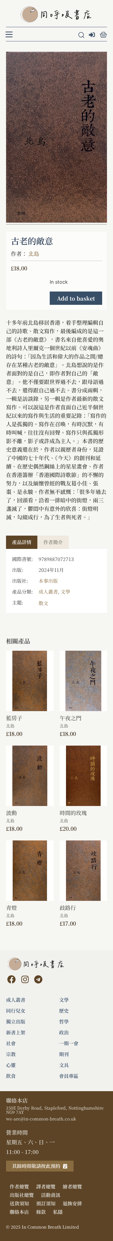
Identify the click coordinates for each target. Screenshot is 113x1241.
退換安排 (72, 1203)
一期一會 (68, 1043)
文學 (65, 591)
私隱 (58, 1211)
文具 (64, 1065)
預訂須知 (45, 1203)
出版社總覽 (22, 1194)
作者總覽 (19, 1186)
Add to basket (76, 298)
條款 (41, 1211)
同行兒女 (15, 1011)
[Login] (92, 35)
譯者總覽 (45, 1186)
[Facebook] (11, 979)
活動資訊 (50, 1194)
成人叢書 (48, 591)
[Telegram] (38, 979)
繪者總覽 (72, 1186)
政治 (64, 1033)
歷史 (64, 1011)
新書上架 (15, 1033)
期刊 (64, 1054)
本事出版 (48, 580)
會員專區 (68, 1076)
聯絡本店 (19, 1211)
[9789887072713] (56, 137)
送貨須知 (19, 1203)
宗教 (11, 1054)
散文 (43, 603)
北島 (33, 253)
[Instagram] (24, 979)
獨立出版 (15, 1022)
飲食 (11, 1076)
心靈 (11, 1065)
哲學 (64, 1022)
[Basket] (103, 34)
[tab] (21, 542)
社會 (11, 1043)
